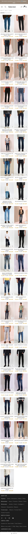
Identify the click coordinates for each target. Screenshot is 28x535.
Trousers (15, 501)
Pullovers (3, 507)
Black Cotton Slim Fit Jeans (21, 178)
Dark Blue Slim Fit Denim (7, 392)
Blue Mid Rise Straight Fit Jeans (21, 322)
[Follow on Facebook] (2, 518)
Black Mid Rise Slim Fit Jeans (21, 35)
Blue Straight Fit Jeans (21, 344)
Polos (24, 498)
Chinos (20, 501)
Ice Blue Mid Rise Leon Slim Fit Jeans (21, 82)
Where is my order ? (6, 526)
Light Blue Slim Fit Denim (20, 440)
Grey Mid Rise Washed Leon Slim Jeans (21, 465)
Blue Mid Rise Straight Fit (7, 345)
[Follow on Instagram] (9, 518)
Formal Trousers (5, 512)
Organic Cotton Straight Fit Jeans (7, 202)
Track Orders (18, 523)
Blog (17, 526)
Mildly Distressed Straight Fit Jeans (7, 274)
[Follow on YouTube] (13, 518)
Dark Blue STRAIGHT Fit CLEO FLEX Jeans (21, 154)
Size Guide (11, 523)
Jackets (11, 504)
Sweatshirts (10, 507)
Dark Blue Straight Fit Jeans (7, 154)
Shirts (8, 498)
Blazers (16, 507)
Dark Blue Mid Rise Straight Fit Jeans (7, 130)
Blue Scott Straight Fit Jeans (7, 178)
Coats (15, 504)
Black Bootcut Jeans (21, 201)
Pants (25, 501)
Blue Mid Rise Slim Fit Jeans (7, 82)
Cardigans (20, 504)
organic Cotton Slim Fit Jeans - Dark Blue (20, 130)
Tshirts (20, 498)
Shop (6, 10)
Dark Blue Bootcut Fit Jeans (7, 441)
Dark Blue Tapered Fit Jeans (21, 59)
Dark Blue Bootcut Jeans (21, 298)
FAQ (14, 526)
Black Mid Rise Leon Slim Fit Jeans (20, 250)
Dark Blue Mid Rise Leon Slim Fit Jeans (7, 59)
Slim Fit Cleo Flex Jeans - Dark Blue (7, 417)
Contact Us (4, 523)
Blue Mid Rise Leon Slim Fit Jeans (21, 106)
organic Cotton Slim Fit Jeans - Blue (7, 35)
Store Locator (23, 526)
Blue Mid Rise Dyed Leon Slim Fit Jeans (7, 465)
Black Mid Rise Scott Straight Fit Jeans (20, 369)
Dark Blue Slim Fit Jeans (20, 273)
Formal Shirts (18, 509)
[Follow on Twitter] (5, 518)
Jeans (10, 10)
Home (1, 10)
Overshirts (14, 498)
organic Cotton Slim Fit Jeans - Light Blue (7, 226)
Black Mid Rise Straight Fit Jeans (7, 106)
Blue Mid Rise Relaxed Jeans (7, 298)
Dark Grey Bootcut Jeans (21, 226)
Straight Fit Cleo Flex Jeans (7, 250)
